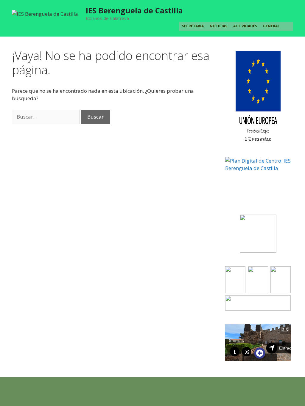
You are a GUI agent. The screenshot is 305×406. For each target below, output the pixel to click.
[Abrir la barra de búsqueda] (288, 26)
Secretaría (193, 26)
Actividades (245, 26)
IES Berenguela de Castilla (134, 10)
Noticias (218, 26)
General (271, 26)
